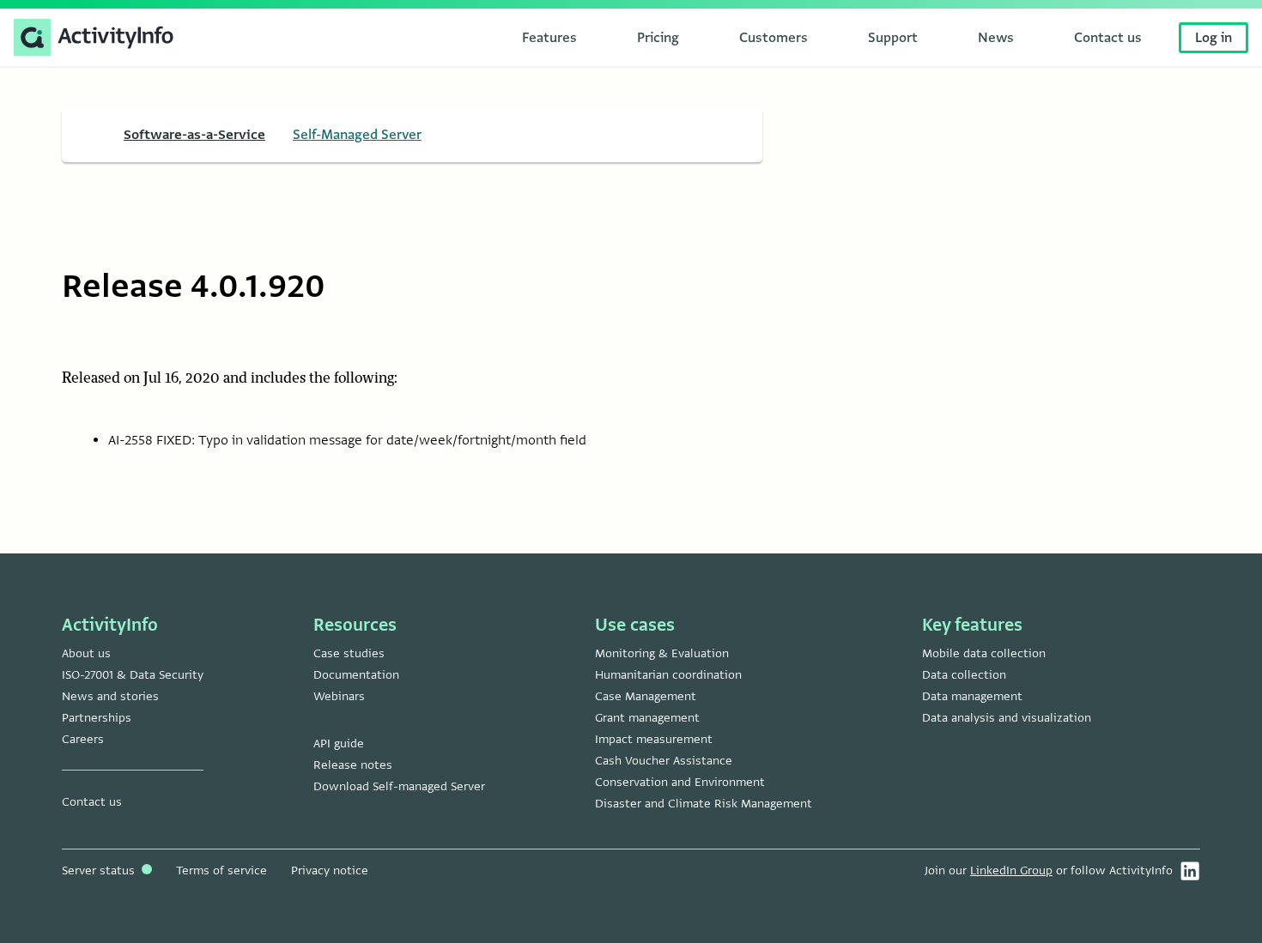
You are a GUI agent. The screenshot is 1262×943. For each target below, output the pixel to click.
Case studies (349, 653)
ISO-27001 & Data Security (132, 675)
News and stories (110, 696)
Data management (972, 696)
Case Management (645, 696)
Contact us (92, 802)
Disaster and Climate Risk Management (703, 803)
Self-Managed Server (357, 134)
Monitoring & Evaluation (662, 653)
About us (86, 653)
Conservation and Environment (680, 782)
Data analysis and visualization (1006, 718)
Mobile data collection (984, 653)
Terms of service (221, 870)
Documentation (356, 675)
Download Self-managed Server (399, 786)
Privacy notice (329, 870)
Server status (100, 870)
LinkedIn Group (1011, 870)
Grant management (647, 718)
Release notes (352, 765)
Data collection (964, 675)
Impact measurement (654, 739)
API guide (338, 743)
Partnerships (96, 718)
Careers (83, 739)
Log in (1213, 37)
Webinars (339, 696)
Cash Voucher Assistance (663, 761)
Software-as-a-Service (194, 134)
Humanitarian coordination (668, 675)
